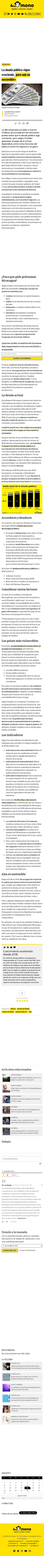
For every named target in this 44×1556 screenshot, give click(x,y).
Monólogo (15, 1363)
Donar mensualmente (27, 1250)
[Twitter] (12, 14)
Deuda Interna (8, 1012)
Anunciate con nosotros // (18, 1546)
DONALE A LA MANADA (34, 14)
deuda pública (21, 1012)
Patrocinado (16, 1075)
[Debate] (27, 123)
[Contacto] (22, 14)
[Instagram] (15, 14)
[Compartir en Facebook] (19, 123)
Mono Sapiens (16, 1384)
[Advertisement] (22, 40)
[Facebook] (8, 14)
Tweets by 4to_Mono (10, 1513)
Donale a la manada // (28, 1543)
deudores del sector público (25, 568)
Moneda (6, 64)
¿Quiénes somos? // (15, 1541)
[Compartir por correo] (23, 123)
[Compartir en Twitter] (15, 123)
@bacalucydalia (9, 113)
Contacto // (34, 1546)
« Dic (3, 1498)
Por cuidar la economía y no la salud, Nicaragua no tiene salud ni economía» (21, 430)
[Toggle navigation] (5, 13)
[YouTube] (19, 14)
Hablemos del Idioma (19, 1416)
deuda (13, 1009)
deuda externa (23, 1009)
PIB (30, 1012)
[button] (26, 14)
